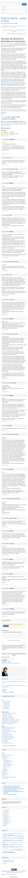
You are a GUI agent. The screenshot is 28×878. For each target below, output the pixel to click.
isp (8, 844)
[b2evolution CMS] (14, 876)
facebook (15, 842)
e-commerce (8, 842)
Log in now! (6, 626)
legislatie (20, 844)
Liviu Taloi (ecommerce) (7, 735)
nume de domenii (12, 118)
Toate (3, 752)
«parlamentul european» (8, 849)
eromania (11, 842)
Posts (9, 860)
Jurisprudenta (5, 772)
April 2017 (6, 824)
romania (18, 849)
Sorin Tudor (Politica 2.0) (7, 739)
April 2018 (6, 819)
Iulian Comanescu (7, 701)
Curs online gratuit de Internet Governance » (17, 33)
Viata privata (5, 769)
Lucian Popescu (7, 705)
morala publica (4, 118)
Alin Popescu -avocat (6, 714)
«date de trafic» (22, 838)
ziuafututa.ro (4, 45)
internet (5, 844)
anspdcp (13, 833)
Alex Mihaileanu (7, 708)
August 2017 (6, 823)
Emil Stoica (6, 707)
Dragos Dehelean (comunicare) (8, 727)
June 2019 (6, 812)
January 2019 (6, 818)
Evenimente (4, 770)
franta (18, 842)
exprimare (13, 116)
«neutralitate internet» (5, 847)
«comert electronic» (9, 835)
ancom (8, 833)
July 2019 (6, 811)
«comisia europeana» (20, 835)
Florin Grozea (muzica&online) (8, 737)
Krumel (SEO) (5, 740)
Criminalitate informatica (8, 761)
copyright (4, 837)
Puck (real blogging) (6, 730)
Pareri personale (23, 25)
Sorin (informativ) (5, 732)
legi (18, 844)
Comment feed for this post (14, 640)
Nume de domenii (4, 27)
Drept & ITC (4, 756)
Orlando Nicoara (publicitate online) (9, 731)
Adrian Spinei (6, 703)
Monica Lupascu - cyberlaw (7, 718)
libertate (18, 116)
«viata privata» (8, 852)
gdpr (20, 842)
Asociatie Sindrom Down (7, 743)
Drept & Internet (5, 757)
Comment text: (5, 630)
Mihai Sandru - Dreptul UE (7, 723)
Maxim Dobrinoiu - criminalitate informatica (11, 719)
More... (5, 825)
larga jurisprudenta (21, 478)
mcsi (17, 846)
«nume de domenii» (21, 847)
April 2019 (6, 815)
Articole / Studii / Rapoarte (7, 755)
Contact (3, 874)
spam (22, 849)
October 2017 (6, 820)
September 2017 (7, 821)
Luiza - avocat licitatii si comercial (9, 713)
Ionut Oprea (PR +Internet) (7, 728)
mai (15, 846)
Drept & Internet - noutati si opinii (14, 19)
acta (6, 833)
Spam (4, 768)
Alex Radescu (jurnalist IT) (7, 736)
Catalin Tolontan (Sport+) (7, 734)
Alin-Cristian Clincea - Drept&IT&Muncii (10, 722)
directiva (15, 840)
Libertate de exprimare (12, 27)
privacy (13, 850)
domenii (8, 116)
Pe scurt (3, 775)
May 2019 (6, 814)
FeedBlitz (9, 661)
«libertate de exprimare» (8, 846)
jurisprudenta (12, 844)
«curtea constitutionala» (5, 838)
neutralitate (20, 846)
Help (6, 874)
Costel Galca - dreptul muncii (8, 717)
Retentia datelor (6, 766)
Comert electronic (7, 760)
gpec (24, 842)
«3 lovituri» (3, 833)
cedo (20, 833)
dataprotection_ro (16, 838)
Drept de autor (6, 762)
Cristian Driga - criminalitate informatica (10, 721)
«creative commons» (10, 837)
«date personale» (8, 840)
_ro (4, 116)
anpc (10, 833)
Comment (4, 139)
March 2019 (6, 816)
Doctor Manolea (5, 745)
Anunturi (3, 753)
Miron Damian (6, 706)
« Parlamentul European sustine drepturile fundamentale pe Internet (14, 30)
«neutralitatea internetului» (13, 847)
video (15, 852)
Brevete (4, 759)
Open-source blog (12, 874)
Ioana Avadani (7, 702)
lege (16, 844)
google (22, 842)
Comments (12, 860)
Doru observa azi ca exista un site (8, 43)
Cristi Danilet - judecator (7, 715)
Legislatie (4, 773)
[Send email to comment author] (13, 139)
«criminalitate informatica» (19, 837)
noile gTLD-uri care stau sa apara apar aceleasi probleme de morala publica (12, 110)
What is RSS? (4, 863)
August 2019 (6, 810)
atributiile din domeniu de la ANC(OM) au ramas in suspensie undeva (13, 85)
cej (21, 833)
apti (15, 833)
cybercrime (11, 838)
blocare (17, 833)
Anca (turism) (5, 741)
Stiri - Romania (17, 25)
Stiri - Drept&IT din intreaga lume (9, 777)
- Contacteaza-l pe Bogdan (8, 692)
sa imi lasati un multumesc (14, 803)
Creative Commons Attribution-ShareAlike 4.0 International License (17, 871)
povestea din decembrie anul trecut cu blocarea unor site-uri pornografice (13, 82)
